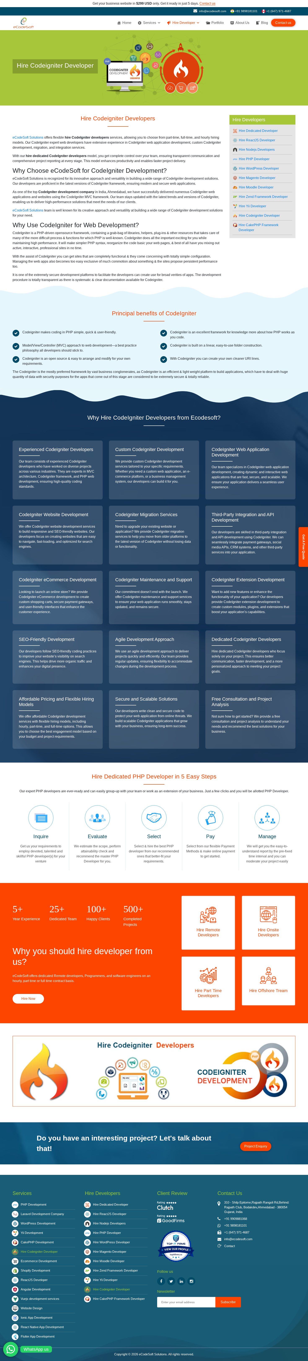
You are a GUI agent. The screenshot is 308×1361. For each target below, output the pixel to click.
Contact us (207, 3)
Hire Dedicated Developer (258, 131)
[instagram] (191, 1281)
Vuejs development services (40, 1298)
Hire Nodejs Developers (257, 149)
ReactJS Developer (34, 1280)
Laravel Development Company (42, 1214)
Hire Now (28, 998)
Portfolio (217, 22)
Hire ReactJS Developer (257, 140)
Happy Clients (98, 919)
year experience (26, 919)
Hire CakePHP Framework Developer (258, 227)
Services (149, 22)
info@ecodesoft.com (212, 11)
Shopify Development (35, 1270)
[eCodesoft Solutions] (176, 1246)
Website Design (31, 1308)
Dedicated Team (63, 919)
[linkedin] (181, 1281)
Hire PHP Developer (254, 159)
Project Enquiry (255, 1146)
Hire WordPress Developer (259, 168)
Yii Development (32, 1233)
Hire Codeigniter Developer (259, 215)
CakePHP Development (37, 1242)
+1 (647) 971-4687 (278, 11)
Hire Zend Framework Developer (263, 196)
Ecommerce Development (39, 1261)
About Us (242, 22)
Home (126, 22)
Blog (264, 22)
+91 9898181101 (246, 11)
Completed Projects (132, 922)
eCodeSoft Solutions (28, 137)
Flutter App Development (37, 1336)
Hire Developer (183, 22)
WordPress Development (38, 1223)
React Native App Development (42, 1327)
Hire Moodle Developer (256, 187)
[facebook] (161, 1281)
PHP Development (33, 1204)
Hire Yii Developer (252, 206)
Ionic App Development (36, 1317)
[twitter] (171, 1281)
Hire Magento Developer (257, 178)
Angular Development (35, 1289)
